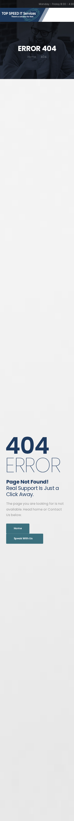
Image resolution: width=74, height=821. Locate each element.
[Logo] (24, 15)
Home (32, 57)
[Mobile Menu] (68, 15)
